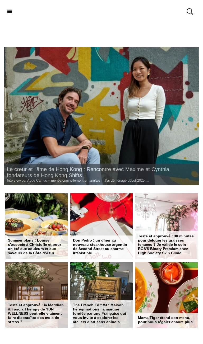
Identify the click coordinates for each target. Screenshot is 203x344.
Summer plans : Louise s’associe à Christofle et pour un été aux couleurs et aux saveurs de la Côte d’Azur (34, 246)
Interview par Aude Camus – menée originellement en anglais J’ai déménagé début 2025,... (78, 180)
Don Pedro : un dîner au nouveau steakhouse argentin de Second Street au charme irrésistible (100, 246)
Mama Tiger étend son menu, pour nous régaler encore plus (165, 319)
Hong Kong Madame (101, 11)
